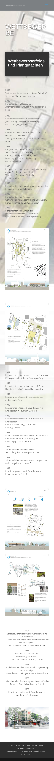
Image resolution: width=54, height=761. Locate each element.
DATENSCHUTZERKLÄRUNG (33, 751)
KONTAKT (25, 754)
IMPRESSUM (12, 751)
